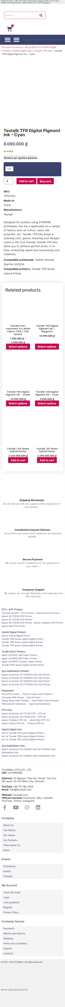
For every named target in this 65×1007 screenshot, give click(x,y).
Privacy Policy (11, 912)
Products (17, 47)
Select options (18, 346)
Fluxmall (6, 47)
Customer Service (13, 921)
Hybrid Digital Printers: (14, 632)
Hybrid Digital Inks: (12, 729)
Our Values (9, 835)
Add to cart (26, 181)
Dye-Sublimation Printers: (16, 671)
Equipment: (8, 690)
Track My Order (11, 892)
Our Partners (10, 840)
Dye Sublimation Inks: (13, 745)
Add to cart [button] (18, 460)
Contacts (8, 953)
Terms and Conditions (15, 943)
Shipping (8, 938)
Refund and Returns (14, 933)
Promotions (9, 866)
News (6, 850)
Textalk (8, 214)
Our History (9, 830)
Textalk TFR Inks (43, 50)
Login (6, 897)
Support (7, 948)
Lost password (11, 902)
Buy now (45, 181)
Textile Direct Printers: (14, 651)
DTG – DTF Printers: (12, 609)
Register (7, 907)
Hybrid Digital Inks (22, 50)
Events (7, 871)
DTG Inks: (7, 709)
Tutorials (7, 876)
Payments (8, 928)
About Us (8, 825)
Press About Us (11, 845)
